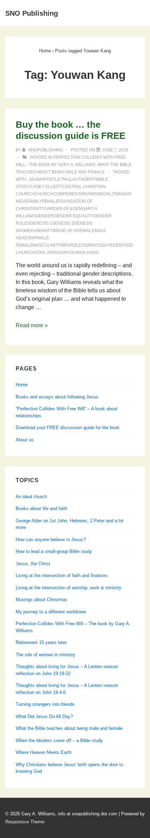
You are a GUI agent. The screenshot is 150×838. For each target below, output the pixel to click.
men (65, 245)
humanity (42, 230)
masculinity (46, 245)
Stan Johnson (51, 252)
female (50, 201)
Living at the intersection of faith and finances (62, 575)
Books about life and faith (41, 508)
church (44, 194)
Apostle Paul (56, 179)
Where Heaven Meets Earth (44, 752)
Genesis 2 (63, 223)
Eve (23, 201)
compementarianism (76, 194)
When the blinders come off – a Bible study (59, 740)
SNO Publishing (31, 13)
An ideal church (31, 496)
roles (77, 245)
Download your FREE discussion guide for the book (68, 427)
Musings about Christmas (41, 599)
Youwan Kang (83, 252)
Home (22, 384)
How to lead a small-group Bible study (54, 551)
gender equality (73, 216)
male (89, 230)
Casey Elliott (46, 186)
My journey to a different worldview (51, 611)
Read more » (32, 325)
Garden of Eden (63, 208)
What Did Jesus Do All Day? (44, 716)
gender (45, 216)
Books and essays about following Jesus (57, 396)
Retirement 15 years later (41, 642)
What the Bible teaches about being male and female (69, 728)
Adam (35, 179)
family (35, 201)
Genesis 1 (41, 223)
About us (25, 439)
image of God (68, 230)
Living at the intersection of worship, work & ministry (68, 587)
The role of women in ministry (45, 654)
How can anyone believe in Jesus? (51, 539)
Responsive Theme (24, 821)
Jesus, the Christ (33, 563)
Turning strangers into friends (45, 704)
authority (84, 179)
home (24, 230)
